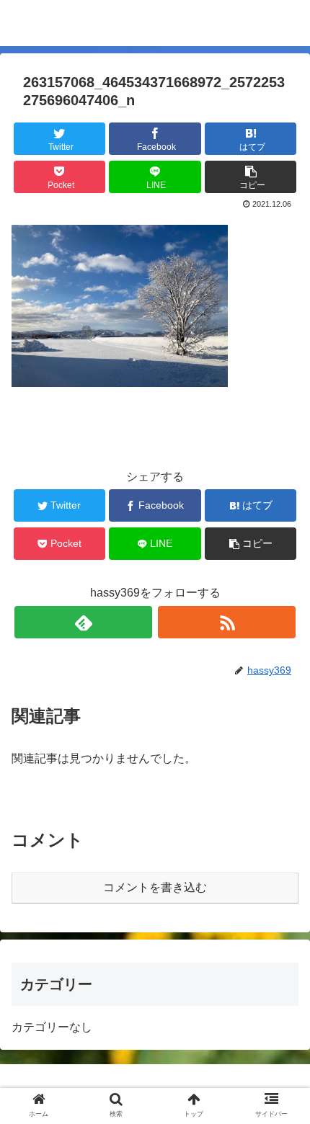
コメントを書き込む (155, 887)
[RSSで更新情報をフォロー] (227, 622)
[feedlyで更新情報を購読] (83, 622)
